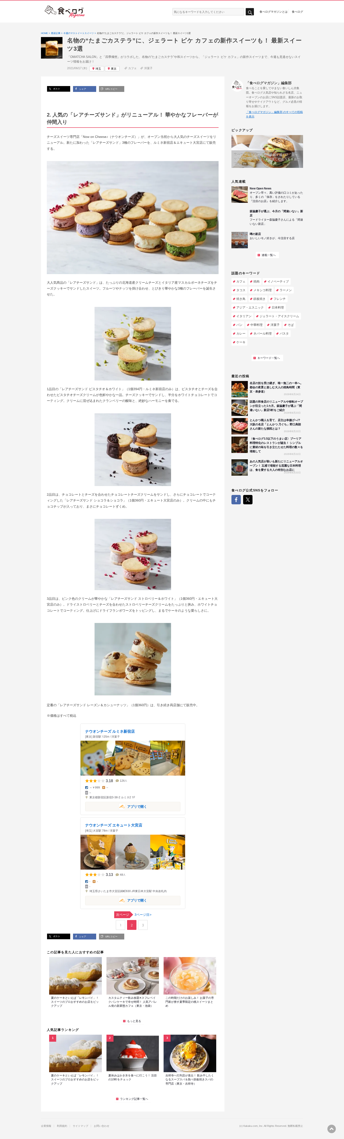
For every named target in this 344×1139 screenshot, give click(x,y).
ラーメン (286, 290)
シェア (82, 89)
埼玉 (98, 68)
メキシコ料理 (262, 290)
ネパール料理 (262, 333)
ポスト (56, 88)
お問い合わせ (101, 1126)
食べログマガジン (64, 12)
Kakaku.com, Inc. (253, 1126)
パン (239, 325)
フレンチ (280, 299)
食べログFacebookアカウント (236, 499)
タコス (240, 290)
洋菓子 (148, 68)
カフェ (132, 68)
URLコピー (110, 89)
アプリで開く (116, 806)
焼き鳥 (240, 299)
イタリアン (244, 316)
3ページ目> (133, 914)
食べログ (297, 11)
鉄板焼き (259, 299)
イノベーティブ (278, 281)
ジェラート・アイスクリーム (279, 316)
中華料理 (256, 325)
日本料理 (278, 307)
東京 (114, 68)
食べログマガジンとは (274, 11)
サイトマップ (80, 1126)
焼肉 (256, 281)
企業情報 (46, 1126)
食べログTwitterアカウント (248, 499)
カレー (240, 333)
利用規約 (62, 1126)
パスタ (284, 333)
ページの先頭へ (331, 1129)
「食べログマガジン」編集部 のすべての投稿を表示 (274, 114)
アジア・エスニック (250, 307)
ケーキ (240, 342)
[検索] (250, 11)
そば (291, 325)
